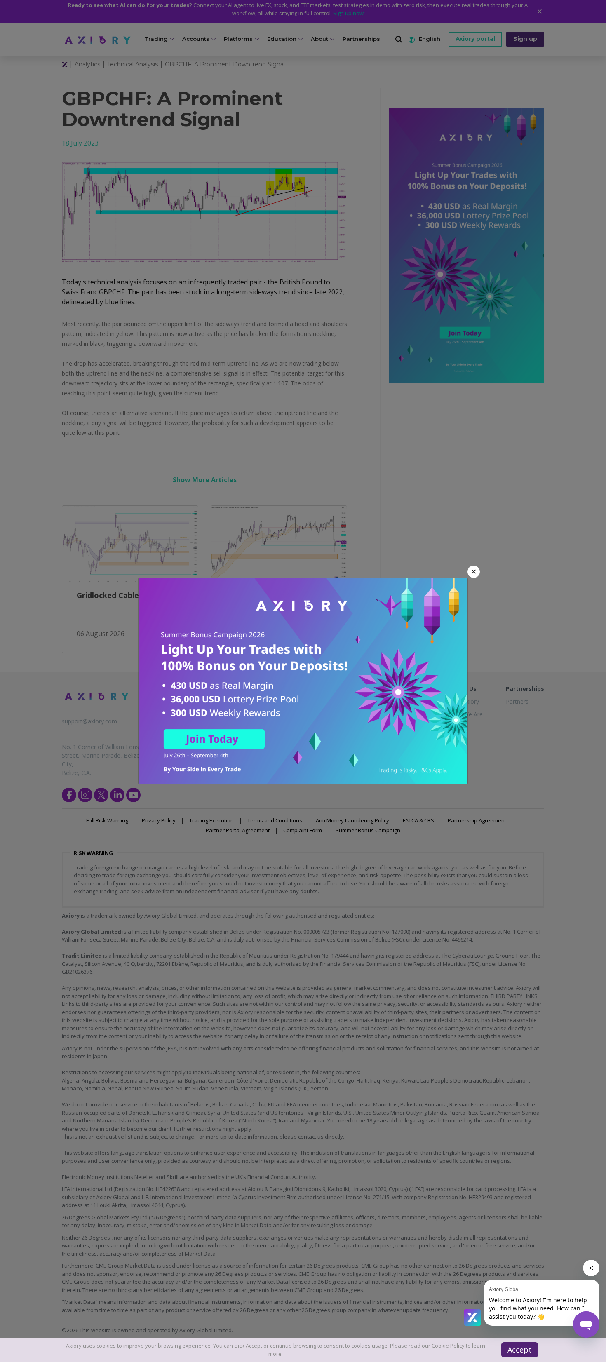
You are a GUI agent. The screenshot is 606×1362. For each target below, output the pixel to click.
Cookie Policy (448, 1345)
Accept (519, 1350)
